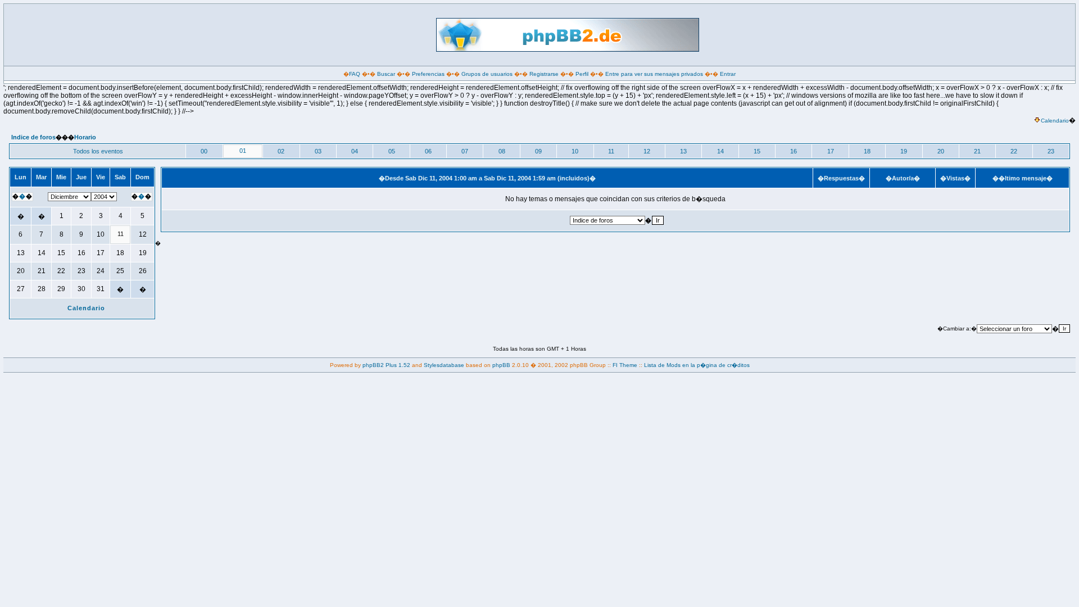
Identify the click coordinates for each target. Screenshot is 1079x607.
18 (867, 151)
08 (501, 151)
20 (940, 151)
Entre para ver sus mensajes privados (654, 74)
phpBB (501, 365)
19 (903, 151)
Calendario (1055, 120)
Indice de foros (33, 137)
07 (464, 151)
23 (1051, 151)
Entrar (728, 74)
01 (242, 150)
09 (538, 151)
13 (683, 151)
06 (428, 151)
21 (977, 151)
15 (757, 151)
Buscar (386, 74)
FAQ (354, 74)
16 (793, 151)
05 (391, 151)
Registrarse (544, 74)
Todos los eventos (98, 151)
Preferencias (428, 74)
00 (204, 151)
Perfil (581, 74)
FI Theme (625, 365)
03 (318, 151)
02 (281, 151)
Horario (85, 137)
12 (646, 151)
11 (611, 151)
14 (720, 151)
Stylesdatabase (444, 365)
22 (1013, 151)
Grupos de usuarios (487, 74)
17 (830, 151)
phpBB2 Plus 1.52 (386, 365)
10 (575, 151)
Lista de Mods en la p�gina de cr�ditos (697, 365)
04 (354, 151)
